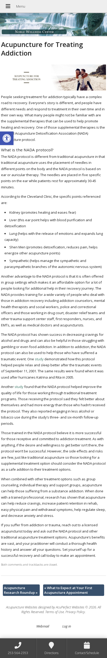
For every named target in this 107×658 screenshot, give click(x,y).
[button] (7, 138)
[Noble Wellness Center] (53, 25)
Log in (66, 626)
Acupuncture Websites (21, 607)
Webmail (42, 626)
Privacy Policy (75, 611)
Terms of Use (54, 611)
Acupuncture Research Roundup (21, 590)
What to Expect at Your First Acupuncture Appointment (68, 590)
